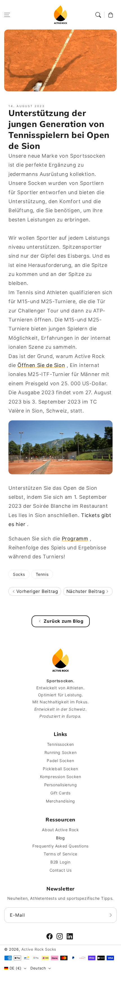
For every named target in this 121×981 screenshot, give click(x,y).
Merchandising (60, 801)
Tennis (42, 574)
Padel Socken (60, 760)
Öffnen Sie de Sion (41, 365)
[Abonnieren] (110, 915)
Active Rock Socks (38, 949)
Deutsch (38, 968)
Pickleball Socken (60, 768)
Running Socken (60, 752)
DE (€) (15, 968)
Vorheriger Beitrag (36, 591)
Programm (75, 539)
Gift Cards (60, 792)
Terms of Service (60, 853)
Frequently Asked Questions (60, 846)
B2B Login (60, 862)
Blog (60, 837)
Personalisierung (60, 784)
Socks (19, 574)
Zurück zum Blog (64, 621)
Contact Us (61, 870)
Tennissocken (60, 744)
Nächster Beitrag (86, 591)
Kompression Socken (60, 776)
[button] (7, 15)
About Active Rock (60, 829)
